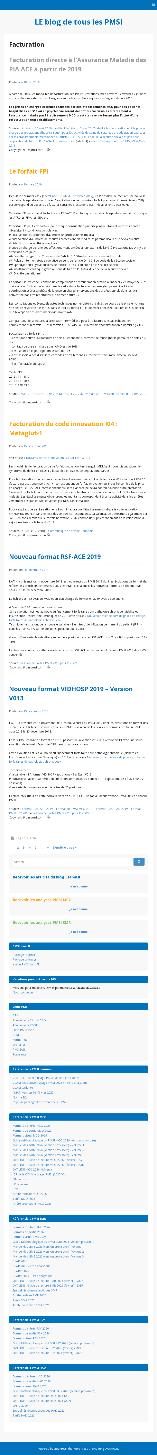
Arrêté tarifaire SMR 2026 (29, 1295)
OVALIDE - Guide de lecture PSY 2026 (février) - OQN (48, 1353)
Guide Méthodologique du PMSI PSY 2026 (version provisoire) (53, 1343)
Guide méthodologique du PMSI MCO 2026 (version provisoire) (54, 1140)
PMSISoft (19, 1049)
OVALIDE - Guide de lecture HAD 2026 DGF (41, 1396)
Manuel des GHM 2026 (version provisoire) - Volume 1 (48, 1145)
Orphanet (19, 1044)
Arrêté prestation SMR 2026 (31, 1305)
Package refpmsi (24, 955)
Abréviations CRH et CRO (29, 1020)
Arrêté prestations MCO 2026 (32, 1204)
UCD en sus (20, 1184)
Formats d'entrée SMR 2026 (31, 1227)
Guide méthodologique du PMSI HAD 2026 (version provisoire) (54, 1391)
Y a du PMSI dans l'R (26, 964)
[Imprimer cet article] (48, 150)
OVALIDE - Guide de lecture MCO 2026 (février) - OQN (48, 1165)
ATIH (16, 1015)
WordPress (80, 1448)
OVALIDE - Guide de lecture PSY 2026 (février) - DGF (47, 1348)
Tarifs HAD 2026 (24, 1415)
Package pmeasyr (24, 959)
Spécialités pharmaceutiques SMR (35, 1290)
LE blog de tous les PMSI (78, 22)
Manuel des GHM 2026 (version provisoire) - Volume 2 (48, 1150)
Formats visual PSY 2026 (29, 1338)
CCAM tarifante (23, 1087)
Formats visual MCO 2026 (30, 1135)
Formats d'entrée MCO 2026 (31, 1126)
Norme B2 (20, 1097)
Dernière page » (65, 847)
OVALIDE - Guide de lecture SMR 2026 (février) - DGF (48, 1285)
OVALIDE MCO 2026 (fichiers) (32, 1169)
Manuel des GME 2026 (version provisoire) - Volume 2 (48, 1251)
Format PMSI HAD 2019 (112, 809)
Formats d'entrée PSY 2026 (31, 1328)
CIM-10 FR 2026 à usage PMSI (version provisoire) (46, 1078)
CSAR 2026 (20, 1261)
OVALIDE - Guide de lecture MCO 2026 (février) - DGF (48, 1160)
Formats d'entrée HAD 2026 (31, 1376)
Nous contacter (23, 992)
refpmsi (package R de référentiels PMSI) (40, 1102)
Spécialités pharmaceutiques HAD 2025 (39, 1410)
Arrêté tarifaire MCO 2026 (30, 1194)
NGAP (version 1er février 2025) (34, 1092)
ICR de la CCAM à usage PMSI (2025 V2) (39, 1174)
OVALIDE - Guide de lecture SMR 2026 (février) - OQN (48, 1281)
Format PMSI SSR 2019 (37, 809)
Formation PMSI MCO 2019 (74, 809)
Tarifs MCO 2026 (24, 1199)
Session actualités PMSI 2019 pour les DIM (48, 663)
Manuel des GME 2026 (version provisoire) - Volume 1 (48, 1246)
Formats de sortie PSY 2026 (31, 1333)
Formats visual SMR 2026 (29, 1237)
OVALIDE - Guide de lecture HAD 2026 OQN (42, 1401)
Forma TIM (20, 1040)
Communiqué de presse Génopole (70, 531)
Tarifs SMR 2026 (24, 1300)
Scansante (19, 1054)
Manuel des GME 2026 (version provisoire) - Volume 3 (48, 1256)
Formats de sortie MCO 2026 (32, 1130)
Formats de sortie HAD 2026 (32, 1381)
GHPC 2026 (20, 1406)
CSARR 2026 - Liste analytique (32, 1276)
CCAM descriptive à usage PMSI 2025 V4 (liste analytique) (51, 1083)
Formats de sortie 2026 (28, 1232)
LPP (15, 1189)
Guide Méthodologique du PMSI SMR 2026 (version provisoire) (54, 1242)
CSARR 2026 (21, 1271)
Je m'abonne (78, 886)
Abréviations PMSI (25, 1025)
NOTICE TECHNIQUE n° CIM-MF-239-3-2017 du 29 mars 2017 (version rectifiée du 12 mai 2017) (84, 394)
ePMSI (26, 531)
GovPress (60, 1448)
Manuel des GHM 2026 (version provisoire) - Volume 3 (48, 1155)
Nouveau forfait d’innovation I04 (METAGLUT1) (57, 458)
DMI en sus (20, 1179)
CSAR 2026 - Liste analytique (31, 1266)
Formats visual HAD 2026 (29, 1386)
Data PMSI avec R (25, 1030)
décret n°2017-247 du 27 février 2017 (67, 196)
